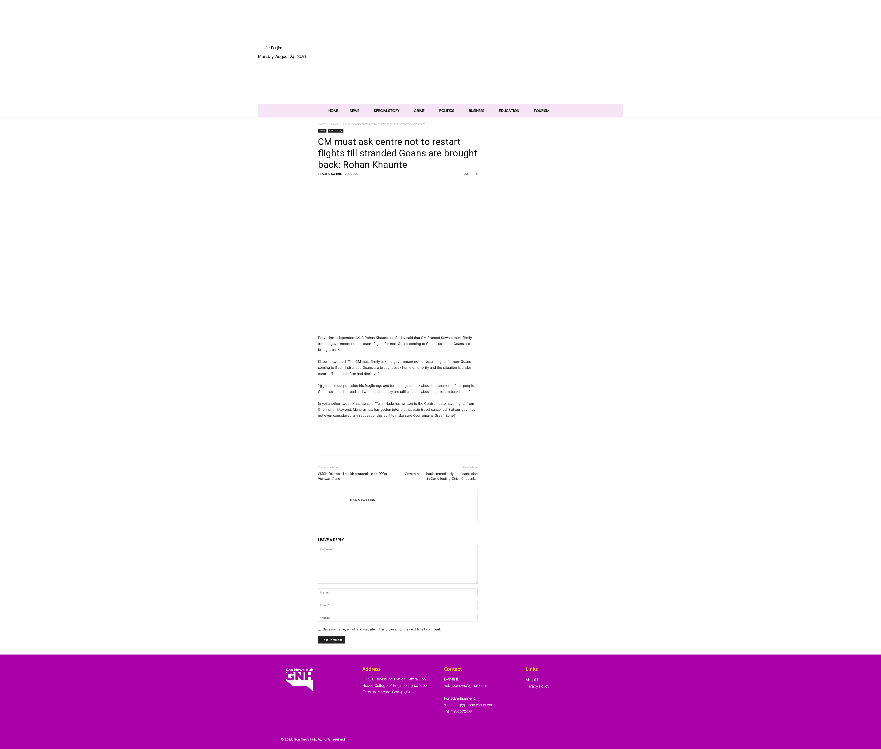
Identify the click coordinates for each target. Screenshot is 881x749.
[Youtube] (617, 53)
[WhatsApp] (605, 53)
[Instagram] (570, 53)
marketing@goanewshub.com (469, 705)
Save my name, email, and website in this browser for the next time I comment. (382, 629)
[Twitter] (594, 53)
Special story (335, 130)
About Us (533, 680)
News (334, 124)
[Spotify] (582, 53)
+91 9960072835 (458, 711)
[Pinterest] (343, 184)
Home (322, 124)
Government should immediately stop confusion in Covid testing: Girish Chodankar (441, 476)
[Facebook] (559, 53)
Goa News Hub (332, 173)
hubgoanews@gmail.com (465, 685)
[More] (375, 184)
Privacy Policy (537, 686)
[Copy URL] (364, 184)
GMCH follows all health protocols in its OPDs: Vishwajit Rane (353, 476)
